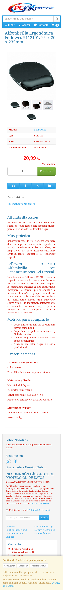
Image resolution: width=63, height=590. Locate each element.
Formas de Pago (42, 533)
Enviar (44, 518)
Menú (11, 24)
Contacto (42, 24)
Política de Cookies (44, 530)
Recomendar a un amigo (21, 204)
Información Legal (44, 526)
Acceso (26, 24)
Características (16, 197)
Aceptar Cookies (39, 566)
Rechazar (23, 566)
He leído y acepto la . (30, 510)
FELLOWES (40, 129)
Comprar (46, 171)
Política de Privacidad (40, 503)
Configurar (9, 566)
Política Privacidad (16, 530)
